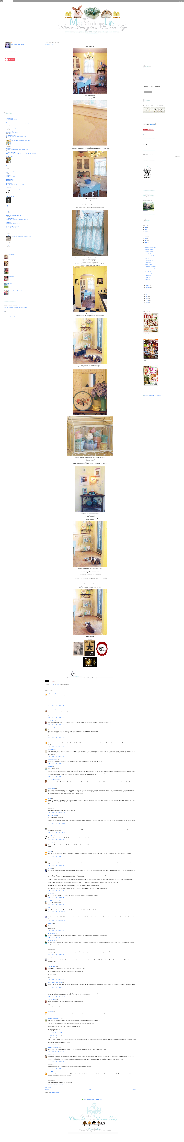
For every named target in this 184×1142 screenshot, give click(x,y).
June (147, 292)
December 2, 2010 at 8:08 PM (56, 1044)
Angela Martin (50, 1071)
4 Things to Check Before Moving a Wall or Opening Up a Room (17, 149)
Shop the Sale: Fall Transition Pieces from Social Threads (16, 184)
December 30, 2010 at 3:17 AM (56, 1068)
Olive (49, 827)
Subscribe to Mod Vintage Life (152, 86)
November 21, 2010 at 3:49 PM (56, 865)
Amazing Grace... (14, 197)
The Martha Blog (9, 131)
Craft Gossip (8, 175)
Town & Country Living (11, 135)
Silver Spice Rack (11, 254)
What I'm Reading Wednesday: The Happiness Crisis (20, 140)
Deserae (49, 798)
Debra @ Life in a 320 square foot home (55, 900)
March (147, 298)
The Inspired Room (10, 218)
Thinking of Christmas (149, 256)
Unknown (50, 740)
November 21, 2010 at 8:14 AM (56, 705)
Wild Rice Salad (148, 258)
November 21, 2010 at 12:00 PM (56, 823)
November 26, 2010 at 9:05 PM (56, 963)
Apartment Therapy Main (11, 152)
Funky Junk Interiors (10, 210)
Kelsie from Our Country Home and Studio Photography (59, 727)
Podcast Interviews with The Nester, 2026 (13, 223)
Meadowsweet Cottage (52, 815)
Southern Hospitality (10, 179)
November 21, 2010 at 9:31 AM (56, 785)
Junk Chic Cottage (9, 187)
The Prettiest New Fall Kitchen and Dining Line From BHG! (21, 236)
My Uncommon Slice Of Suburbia (12, 226)
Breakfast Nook (148, 262)
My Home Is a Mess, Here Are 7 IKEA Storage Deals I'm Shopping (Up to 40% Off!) (21, 153)
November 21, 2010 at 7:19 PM (56, 890)
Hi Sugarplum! (9, 183)
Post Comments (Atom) (54, 1092)
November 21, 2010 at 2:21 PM (56, 839)
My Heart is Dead (11, 261)
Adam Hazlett (50, 923)
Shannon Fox (50, 1054)
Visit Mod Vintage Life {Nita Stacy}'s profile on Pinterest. (15, 307)
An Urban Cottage (51, 788)
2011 (146, 240)
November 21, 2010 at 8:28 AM (56, 724)
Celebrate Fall (148, 283)
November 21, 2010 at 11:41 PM (56, 911)
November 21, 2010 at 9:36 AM (56, 795)
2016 (146, 231)
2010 (146, 242)
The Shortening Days (15, 157)
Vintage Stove (148, 275)
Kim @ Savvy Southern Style (53, 779)
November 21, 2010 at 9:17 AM (56, 756)
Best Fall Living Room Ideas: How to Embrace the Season (16, 136)
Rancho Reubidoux (10, 118)
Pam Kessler (50, 893)
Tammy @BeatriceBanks (52, 759)
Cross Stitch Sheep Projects (10, 176)
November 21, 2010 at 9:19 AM (56, 763)
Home (90, 1089)
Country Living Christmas (150, 247)
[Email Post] (61, 684)
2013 (146, 236)
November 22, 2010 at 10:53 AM (56, 920)
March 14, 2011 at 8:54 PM (55, 1077)
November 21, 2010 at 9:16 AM (56, 746)
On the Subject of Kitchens (150, 266)
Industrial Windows (149, 251)
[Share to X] (65, 684)
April (147, 296)
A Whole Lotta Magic (52, 709)
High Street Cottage (51, 749)
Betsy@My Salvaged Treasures (54, 1035)
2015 (146, 233)
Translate (152, 146)
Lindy (49, 907)
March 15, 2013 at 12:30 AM (55, 1084)
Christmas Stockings (149, 249)
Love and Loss (11, 276)
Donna (49, 957)
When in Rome (11, 269)
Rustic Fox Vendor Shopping (16, 189)
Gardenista (8, 122)
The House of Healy (51, 933)
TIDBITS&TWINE (10, 230)
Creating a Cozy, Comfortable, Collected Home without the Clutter (17, 219)
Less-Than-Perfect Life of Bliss (12, 244)
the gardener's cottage (52, 693)
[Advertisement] (92, 37)
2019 (146, 229)
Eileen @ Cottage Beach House (54, 991)
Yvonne (49, 914)
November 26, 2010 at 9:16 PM (56, 979)
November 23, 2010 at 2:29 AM (56, 946)
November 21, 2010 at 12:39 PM (56, 832)
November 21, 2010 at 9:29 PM (56, 904)
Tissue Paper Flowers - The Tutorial (15, 290)
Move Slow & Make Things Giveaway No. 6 (13, 166)
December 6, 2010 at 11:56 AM (56, 1051)
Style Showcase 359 (9, 180)
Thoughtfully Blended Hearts (53, 1047)
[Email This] (62, 684)
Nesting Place (8, 222)
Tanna (49, 860)
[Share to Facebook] (67, 684)
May (147, 294)
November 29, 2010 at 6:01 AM (56, 1015)
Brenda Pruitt (50, 842)
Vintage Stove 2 (148, 273)
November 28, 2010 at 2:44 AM (56, 1008)
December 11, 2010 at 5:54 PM (56, 1061)
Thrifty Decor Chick (10, 235)
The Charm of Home (10, 156)
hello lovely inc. (9, 126)
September (148, 287)
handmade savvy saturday (10, 206)
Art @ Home (8, 139)
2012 (146, 238)
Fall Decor (147, 281)
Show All (39, 248)
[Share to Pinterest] (68, 684)
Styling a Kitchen (148, 264)
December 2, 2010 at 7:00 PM (56, 1032)
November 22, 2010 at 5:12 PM (56, 930)
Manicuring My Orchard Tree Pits (12, 132)
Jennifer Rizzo (9, 214)
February (147, 300)
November (148, 246)
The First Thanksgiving (150, 268)
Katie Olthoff (50, 1011)
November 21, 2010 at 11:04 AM (56, 812)
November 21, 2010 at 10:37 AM (56, 805)
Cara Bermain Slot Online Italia (11, 119)
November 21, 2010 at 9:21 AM (56, 776)
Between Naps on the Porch (11, 169)
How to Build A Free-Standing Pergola (12, 227)
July (147, 291)
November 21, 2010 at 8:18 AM (56, 717)
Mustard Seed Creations (11, 165)
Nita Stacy (15, 42)
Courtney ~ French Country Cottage (55, 982)
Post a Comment (48, 1087)
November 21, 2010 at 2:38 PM (56, 848)
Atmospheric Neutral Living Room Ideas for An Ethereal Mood (17, 128)
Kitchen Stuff (148, 270)
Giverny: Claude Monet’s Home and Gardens (13, 245)
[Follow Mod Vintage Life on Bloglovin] (149, 125)
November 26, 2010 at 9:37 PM (56, 987)
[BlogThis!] (64, 684)
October (147, 285)
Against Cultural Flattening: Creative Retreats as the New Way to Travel (18, 123)
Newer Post (47, 1089)
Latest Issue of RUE (149, 260)
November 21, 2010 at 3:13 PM (56, 856)
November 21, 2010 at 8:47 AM (56, 737)
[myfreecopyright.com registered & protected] (14, 311)
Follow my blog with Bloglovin (10, 316)
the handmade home (10, 205)
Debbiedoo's (8, 148)
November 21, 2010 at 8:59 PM (56, 897)
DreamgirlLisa (50, 835)
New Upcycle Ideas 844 (10, 211)
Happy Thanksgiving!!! (150, 255)
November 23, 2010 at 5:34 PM (56, 954)
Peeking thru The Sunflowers (11, 196)
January (147, 302)
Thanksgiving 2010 (149, 253)
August (147, 289)
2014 (146, 235)
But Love (10, 283)
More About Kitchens (149, 271)
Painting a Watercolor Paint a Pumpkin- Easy (13, 215)
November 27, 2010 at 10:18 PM (56, 996)
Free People (147, 277)
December (148, 244)
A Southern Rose (51, 720)
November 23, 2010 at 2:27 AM (56, 937)
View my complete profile (17, 44)
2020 (146, 227)
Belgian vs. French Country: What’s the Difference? (15, 232)
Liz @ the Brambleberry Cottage (54, 1018)
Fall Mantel (147, 279)
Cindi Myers (50, 766)
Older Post (134, 1089)
